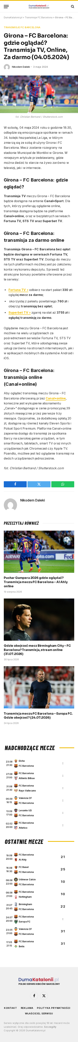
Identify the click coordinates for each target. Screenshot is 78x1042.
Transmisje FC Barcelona (38, 17)
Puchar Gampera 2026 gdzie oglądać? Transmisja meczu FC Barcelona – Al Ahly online (36, 582)
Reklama (27, 1008)
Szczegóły (50, 1026)
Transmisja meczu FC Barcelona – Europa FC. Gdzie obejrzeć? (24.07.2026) (38, 716)
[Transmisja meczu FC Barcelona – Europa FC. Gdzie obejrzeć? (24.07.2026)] (39, 687)
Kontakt (10, 1008)
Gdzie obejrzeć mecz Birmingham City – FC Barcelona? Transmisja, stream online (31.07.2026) (37, 650)
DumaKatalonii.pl (13, 17)
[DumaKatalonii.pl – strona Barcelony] (39, 6)
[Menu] (6, 6)
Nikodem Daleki (21, 66)
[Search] (72, 6)
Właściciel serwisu (39, 1013)
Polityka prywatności (53, 1008)
